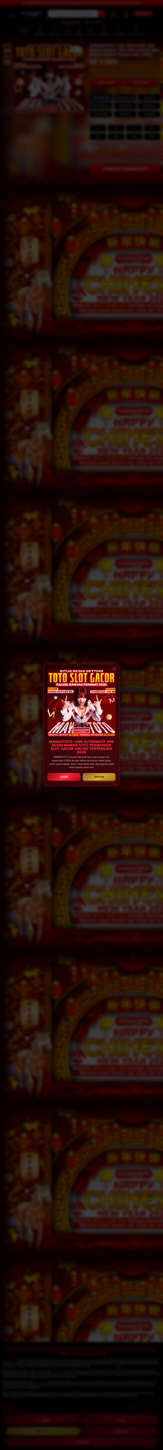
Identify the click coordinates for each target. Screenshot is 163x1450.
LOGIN (64, 777)
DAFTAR (99, 777)
